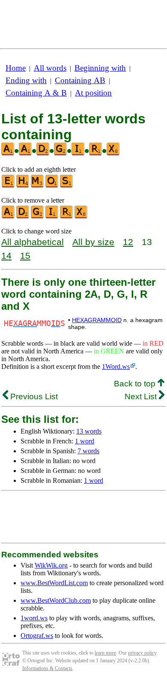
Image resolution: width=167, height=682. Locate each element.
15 (25, 255)
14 (6, 255)
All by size (93, 242)
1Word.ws (116, 366)
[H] (23, 185)
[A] (8, 216)
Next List (142, 396)
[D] (23, 216)
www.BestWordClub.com (56, 600)
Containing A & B (36, 92)
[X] (81, 216)
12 (128, 242)
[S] (67, 185)
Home (16, 67)
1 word (84, 441)
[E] (8, 185)
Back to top (136, 383)
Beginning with (100, 67)
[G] (37, 216)
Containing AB (80, 80)
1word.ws (34, 618)
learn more (105, 653)
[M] (37, 185)
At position (93, 92)
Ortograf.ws (37, 635)
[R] (67, 216)
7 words (88, 451)
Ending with (26, 80)
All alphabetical (32, 242)
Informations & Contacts (47, 668)
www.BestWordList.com (54, 582)
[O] (52, 185)
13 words (88, 431)
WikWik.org (51, 565)
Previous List (33, 396)
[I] (52, 216)
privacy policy (142, 653)
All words (50, 67)
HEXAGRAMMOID (97, 320)
